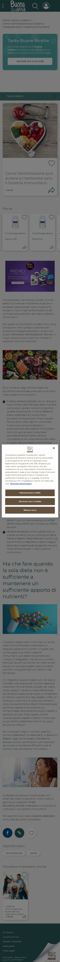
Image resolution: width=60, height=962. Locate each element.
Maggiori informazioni (21, 484)
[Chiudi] (54, 448)
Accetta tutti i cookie (30, 501)
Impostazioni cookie (30, 493)
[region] (30, 481)
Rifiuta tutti (30, 510)
